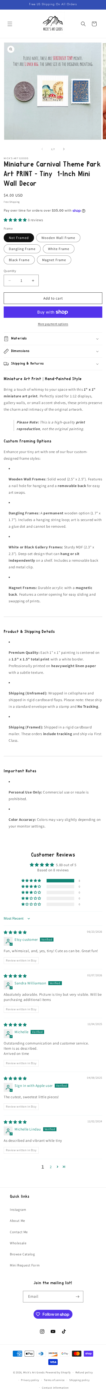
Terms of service (54, 1380)
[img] (15, 932)
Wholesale (18, 1243)
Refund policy (84, 1372)
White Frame (58, 249)
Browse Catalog (22, 1254)
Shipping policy (79, 1380)
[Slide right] (63, 149)
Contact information (55, 1387)
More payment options (53, 324)
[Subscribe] (77, 1296)
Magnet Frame (54, 260)
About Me (17, 1220)
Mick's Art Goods (34, 1372)
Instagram (18, 1209)
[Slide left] (42, 149)
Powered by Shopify (58, 1372)
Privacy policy (30, 1380)
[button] (9, 23)
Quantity (10, 271)
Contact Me (19, 1232)
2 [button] (51, 1166)
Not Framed (19, 238)
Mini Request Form (25, 1265)
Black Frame (19, 260)
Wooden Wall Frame (58, 238)
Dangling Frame (22, 249)
